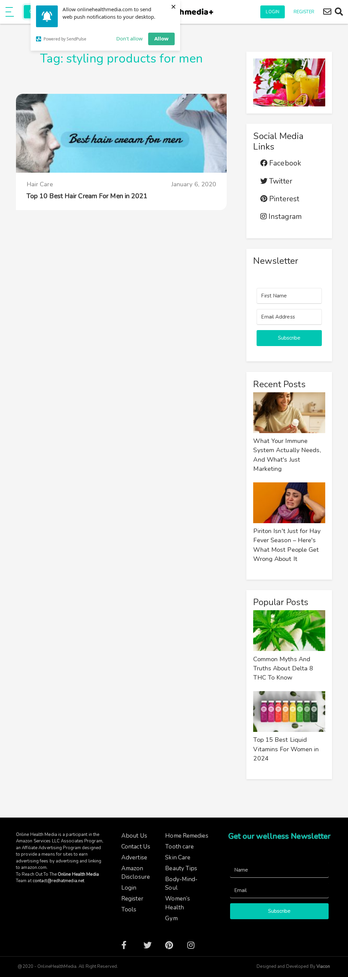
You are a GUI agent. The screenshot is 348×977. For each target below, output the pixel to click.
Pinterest (283, 199)
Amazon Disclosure (135, 872)
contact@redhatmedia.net (58, 881)
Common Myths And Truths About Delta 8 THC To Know (283, 668)
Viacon (322, 966)
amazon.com (34, 867)
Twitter (279, 181)
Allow (161, 38)
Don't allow (129, 38)
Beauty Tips (181, 868)
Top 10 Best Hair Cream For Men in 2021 (87, 196)
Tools (129, 909)
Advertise (134, 857)
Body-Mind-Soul (181, 883)
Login (272, 12)
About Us (134, 836)
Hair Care (40, 184)
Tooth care (179, 847)
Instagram (284, 217)
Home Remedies (186, 836)
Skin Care (177, 857)
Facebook (284, 163)
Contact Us (135, 847)
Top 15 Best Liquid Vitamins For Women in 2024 (286, 749)
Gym (171, 918)
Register (304, 12)
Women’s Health (177, 903)
